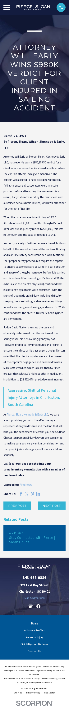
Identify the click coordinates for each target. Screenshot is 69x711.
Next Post (52, 505)
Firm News (26, 484)
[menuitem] (18, 693)
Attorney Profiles (34, 630)
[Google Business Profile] (31, 606)
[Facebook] (38, 606)
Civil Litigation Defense (34, 644)
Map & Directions (34, 598)
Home (34, 623)
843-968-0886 (34, 577)
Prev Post (17, 505)
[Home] (33, 7)
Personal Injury (35, 637)
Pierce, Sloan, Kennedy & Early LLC (27, 414)
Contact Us (34, 651)
